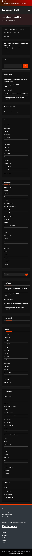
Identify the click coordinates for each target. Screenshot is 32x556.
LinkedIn (4, 542)
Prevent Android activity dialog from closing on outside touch (15, 80)
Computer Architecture (10, 197)
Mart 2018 (6, 170)
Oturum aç (8, 487)
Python (6, 245)
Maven (5, 232)
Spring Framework (8, 258)
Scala (5, 254)
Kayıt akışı (8, 491)
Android (6, 190)
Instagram (4, 535)
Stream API (7, 261)
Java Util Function (8, 216)
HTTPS (6, 200)
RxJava (6, 251)
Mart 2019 (6, 141)
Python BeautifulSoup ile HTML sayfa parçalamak (14, 98)
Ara (5, 59)
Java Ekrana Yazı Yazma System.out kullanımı (16, 93)
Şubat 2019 (7, 144)
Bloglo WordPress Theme (16, 553)
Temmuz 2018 (7, 163)
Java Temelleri (7, 209)
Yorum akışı (9, 494)
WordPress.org (9, 497)
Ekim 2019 (6, 131)
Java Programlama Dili (10, 206)
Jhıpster (6, 222)
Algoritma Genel (8, 187)
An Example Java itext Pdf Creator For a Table (14, 85)
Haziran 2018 (7, 166)
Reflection (6, 248)
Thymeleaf (6, 264)
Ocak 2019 (6, 147)
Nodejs (6, 241)
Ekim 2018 (6, 157)
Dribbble (4, 537)
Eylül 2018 (6, 160)
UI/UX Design (5, 512)
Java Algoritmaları (8, 203)
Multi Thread (7, 235)
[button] (26, 275)
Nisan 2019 (7, 137)
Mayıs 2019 (7, 134)
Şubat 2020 (7, 125)
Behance (4, 540)
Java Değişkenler (8, 90)
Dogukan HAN (11, 10)
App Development (7, 517)
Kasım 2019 (7, 128)
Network (6, 238)
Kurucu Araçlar (11, 225)
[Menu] (29, 10)
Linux (5, 229)
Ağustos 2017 (7, 173)
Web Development (7, 514)
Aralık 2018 (7, 150)
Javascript (6, 219)
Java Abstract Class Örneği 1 (14, 30)
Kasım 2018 (7, 153)
